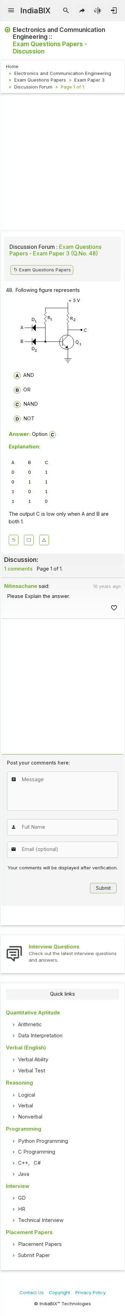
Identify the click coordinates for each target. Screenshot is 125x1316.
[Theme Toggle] (98, 10)
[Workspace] (29, 540)
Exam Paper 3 (89, 80)
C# (37, 1163)
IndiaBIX (35, 10)
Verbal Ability (33, 1059)
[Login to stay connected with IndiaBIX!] (113, 10)
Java (23, 1174)
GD (22, 1198)
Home (12, 66)
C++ (23, 1163)
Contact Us (31, 1292)
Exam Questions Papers (40, 80)
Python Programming (43, 1141)
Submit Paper (34, 1255)
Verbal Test (31, 1071)
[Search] (66, 10)
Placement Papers (40, 1244)
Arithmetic (30, 1024)
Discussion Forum (33, 87)
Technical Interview (41, 1220)
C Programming (36, 1152)
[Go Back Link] (13, 540)
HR (21, 1209)
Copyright (59, 1292)
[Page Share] (82, 10)
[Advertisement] (62, 163)
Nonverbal (30, 1117)
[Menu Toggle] (11, 10)
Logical (26, 1095)
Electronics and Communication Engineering (62, 73)
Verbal (25, 1106)
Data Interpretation (40, 1035)
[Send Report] (44, 540)
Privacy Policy (90, 1292)
